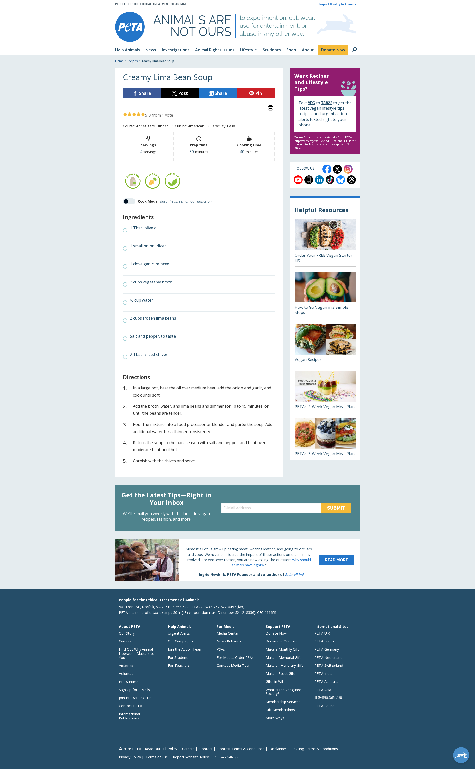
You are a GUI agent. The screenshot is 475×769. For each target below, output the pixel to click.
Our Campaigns (180, 641)
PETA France (324, 641)
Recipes (132, 61)
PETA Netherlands (329, 657)
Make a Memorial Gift (283, 657)
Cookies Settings (226, 757)
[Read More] (237, 560)
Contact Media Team (234, 665)
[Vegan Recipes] (325, 345)
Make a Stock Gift (280, 673)
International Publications (129, 716)
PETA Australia (326, 681)
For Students (178, 657)
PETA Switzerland (328, 665)
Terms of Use (157, 757)
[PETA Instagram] (348, 169)
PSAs (221, 649)
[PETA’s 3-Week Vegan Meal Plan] (325, 439)
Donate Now (276, 633)
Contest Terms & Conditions (240, 748)
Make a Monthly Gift (282, 649)
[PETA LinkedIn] (319, 179)
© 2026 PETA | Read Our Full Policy (148, 748)
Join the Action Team (185, 649)
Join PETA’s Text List (136, 697)
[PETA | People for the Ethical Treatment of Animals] (130, 27)
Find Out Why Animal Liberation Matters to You (136, 653)
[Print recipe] (270, 108)
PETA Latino (324, 705)
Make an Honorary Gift (284, 665)
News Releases (229, 641)
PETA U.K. (322, 633)
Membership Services (283, 701)
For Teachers (179, 665)
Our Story (127, 633)
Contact (206, 748)
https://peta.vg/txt (306, 141)
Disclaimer (277, 748)
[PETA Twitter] (337, 169)
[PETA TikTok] (330, 179)
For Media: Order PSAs (235, 657)
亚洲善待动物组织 (328, 697)
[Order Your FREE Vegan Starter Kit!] (325, 242)
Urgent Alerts (179, 633)
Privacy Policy (130, 757)
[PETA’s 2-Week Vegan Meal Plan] (325, 392)
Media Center (228, 633)
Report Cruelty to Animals (337, 4)
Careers (125, 641)
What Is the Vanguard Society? (283, 691)
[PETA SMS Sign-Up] (308, 179)
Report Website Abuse (191, 757)
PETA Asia (322, 689)
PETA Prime (128, 681)
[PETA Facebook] (326, 169)
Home (119, 61)
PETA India (323, 673)
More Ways (275, 718)
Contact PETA (130, 705)
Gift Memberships (280, 709)
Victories (126, 665)
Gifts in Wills (275, 681)
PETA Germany (326, 649)
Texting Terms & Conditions (314, 748)
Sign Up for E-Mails (134, 689)
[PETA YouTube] (298, 179)
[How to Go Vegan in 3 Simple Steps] (325, 295)
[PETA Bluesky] (340, 179)
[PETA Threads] (351, 179)
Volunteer (127, 673)
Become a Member (281, 641)
